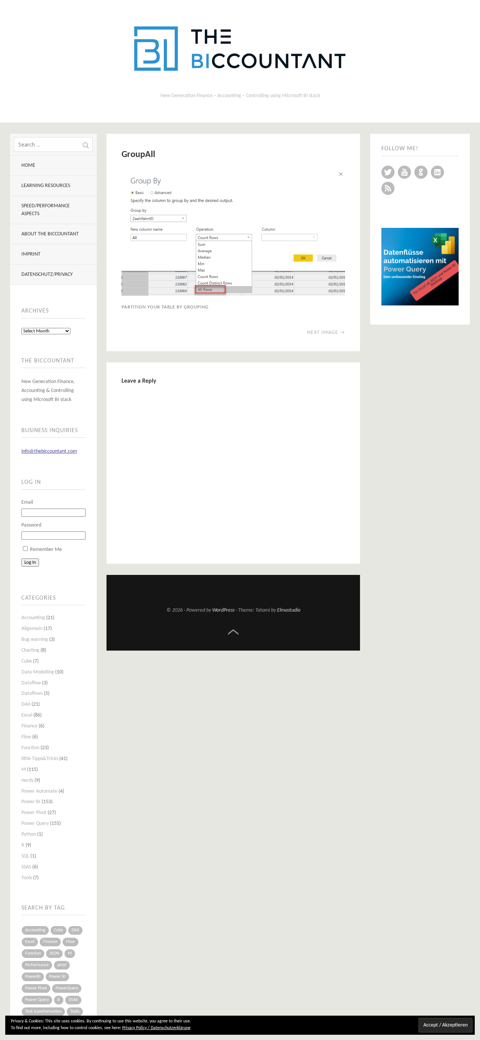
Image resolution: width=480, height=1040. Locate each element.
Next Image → (326, 332)
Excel (26, 715)
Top (233, 632)
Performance (37, 965)
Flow (26, 737)
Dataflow (31, 683)
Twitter (387, 172)
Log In (30, 562)
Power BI (30, 802)
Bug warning (34, 639)
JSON (54, 953)
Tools (26, 878)
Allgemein (31, 628)
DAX (25, 704)
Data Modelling (37, 672)
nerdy (27, 780)
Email (27, 502)
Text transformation (43, 1011)
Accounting (33, 618)
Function (30, 748)
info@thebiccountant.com (49, 451)
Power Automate (39, 791)
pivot (61, 965)
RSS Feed (387, 188)
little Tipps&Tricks (39, 759)
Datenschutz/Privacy (47, 274)
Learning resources (45, 186)
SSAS (26, 867)
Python (28, 834)
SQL (25, 856)
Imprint (30, 254)
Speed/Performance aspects (45, 210)
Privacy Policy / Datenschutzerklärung (156, 1028)
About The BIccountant (50, 234)
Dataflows (32, 693)
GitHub (421, 172)
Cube (26, 661)
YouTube (404, 172)
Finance (29, 726)
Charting (30, 650)
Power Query (35, 823)
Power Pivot (33, 813)
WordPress (223, 610)
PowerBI (32, 976)
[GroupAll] (233, 294)
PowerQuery (67, 988)
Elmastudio (288, 610)
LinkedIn (437, 172)
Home (28, 165)
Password (31, 525)
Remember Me (46, 549)
